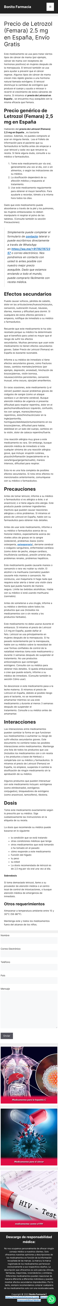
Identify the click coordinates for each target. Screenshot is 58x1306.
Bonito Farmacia (17, 7)
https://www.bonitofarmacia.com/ (22, 1297)
